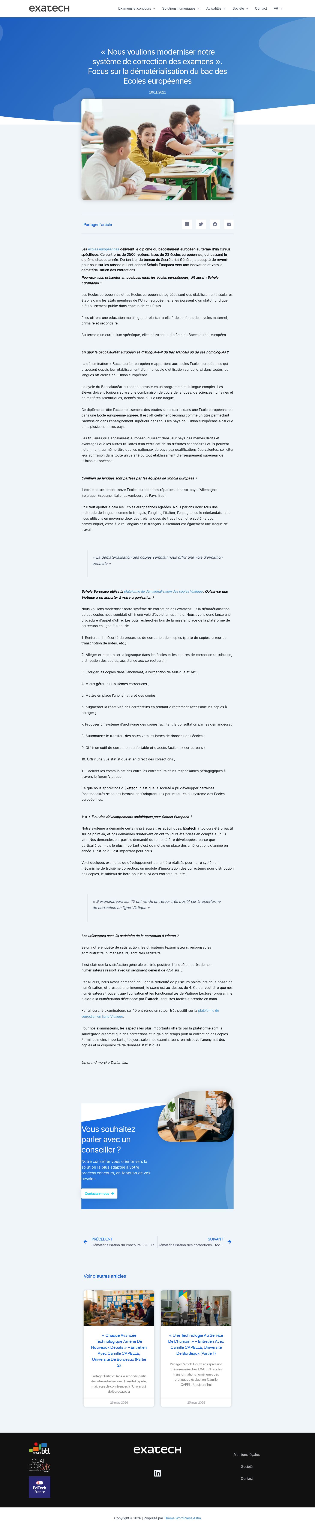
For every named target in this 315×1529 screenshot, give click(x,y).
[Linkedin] (157, 1473)
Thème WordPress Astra (182, 1518)
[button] (153, 8)
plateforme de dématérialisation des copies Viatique (163, 591)
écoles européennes (103, 249)
